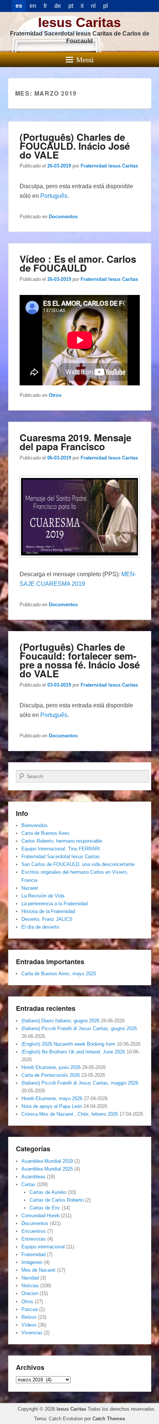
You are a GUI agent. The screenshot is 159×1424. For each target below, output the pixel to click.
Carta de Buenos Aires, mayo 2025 (58, 973)
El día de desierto (40, 927)
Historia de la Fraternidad (48, 911)
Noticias (30, 1285)
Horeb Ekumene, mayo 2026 (51, 1098)
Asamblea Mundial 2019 (47, 1161)
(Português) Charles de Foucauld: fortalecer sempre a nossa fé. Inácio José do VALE (80, 660)
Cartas (28, 1184)
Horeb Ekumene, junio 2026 (51, 1067)
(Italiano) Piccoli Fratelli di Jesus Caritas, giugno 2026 (79, 1028)
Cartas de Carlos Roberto (57, 1200)
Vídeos (29, 1325)
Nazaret (29, 888)
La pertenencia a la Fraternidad (54, 903)
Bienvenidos (34, 825)
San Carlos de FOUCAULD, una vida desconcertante (78, 864)
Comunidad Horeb (40, 1215)
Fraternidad (33, 1254)
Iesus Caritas (79, 22)
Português (53, 196)
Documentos (63, 216)
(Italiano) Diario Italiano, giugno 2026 (60, 1020)
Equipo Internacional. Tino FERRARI (60, 849)
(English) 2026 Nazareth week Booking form (68, 1044)
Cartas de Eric (45, 1208)
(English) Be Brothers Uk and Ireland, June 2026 (73, 1052)
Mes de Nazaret (38, 1270)
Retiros (29, 1317)
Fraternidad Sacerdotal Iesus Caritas (60, 856)
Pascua (29, 1309)
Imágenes (32, 1262)
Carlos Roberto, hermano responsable (61, 841)
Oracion (29, 1293)
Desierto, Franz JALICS (46, 919)
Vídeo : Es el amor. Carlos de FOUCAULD (78, 263)
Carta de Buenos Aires (45, 833)
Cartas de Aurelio (48, 1192)
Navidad (30, 1278)
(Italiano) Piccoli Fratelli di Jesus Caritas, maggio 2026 (79, 1083)
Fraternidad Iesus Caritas (109, 166)
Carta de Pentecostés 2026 (50, 1075)
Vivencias (32, 1332)
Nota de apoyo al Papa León (51, 1106)
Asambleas (33, 1176)
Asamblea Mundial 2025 (47, 1169)
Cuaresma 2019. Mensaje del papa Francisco (75, 442)
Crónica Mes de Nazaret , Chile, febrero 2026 (69, 1114)
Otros (55, 395)
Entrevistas (33, 1239)
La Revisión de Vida (42, 896)
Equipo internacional (43, 1246)
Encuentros (33, 1231)
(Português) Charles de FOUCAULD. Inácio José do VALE (75, 146)
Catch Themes (108, 1418)
